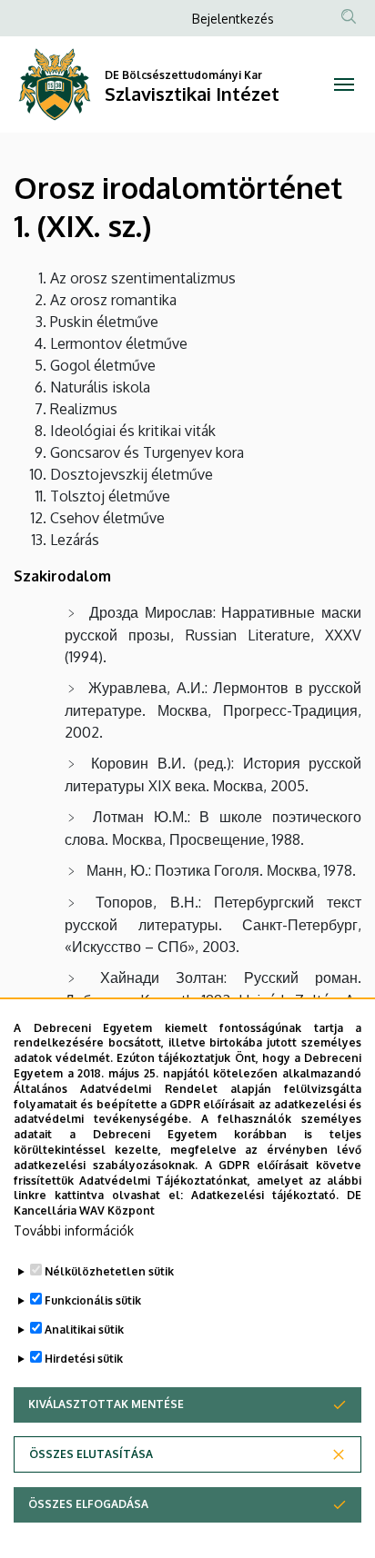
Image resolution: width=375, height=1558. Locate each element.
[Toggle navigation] (343, 84)
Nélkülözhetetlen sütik (109, 1271)
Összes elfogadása (88, 1504)
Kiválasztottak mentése (106, 1404)
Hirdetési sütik (84, 1358)
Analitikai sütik (84, 1329)
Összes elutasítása (91, 1454)
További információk (74, 1230)
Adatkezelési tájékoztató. (265, 1195)
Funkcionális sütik (93, 1300)
